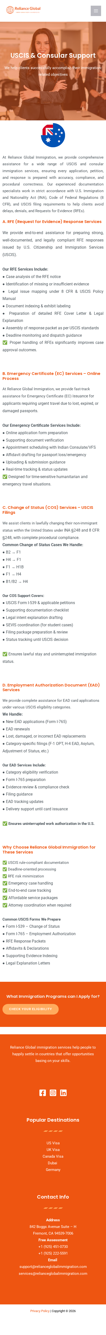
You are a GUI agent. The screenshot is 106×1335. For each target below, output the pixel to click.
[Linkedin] (63, 1092)
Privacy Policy (40, 1311)
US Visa (53, 1143)
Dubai (53, 1163)
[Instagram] (53, 1092)
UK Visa (53, 1150)
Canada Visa (53, 1156)
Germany (53, 1170)
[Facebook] (42, 1092)
